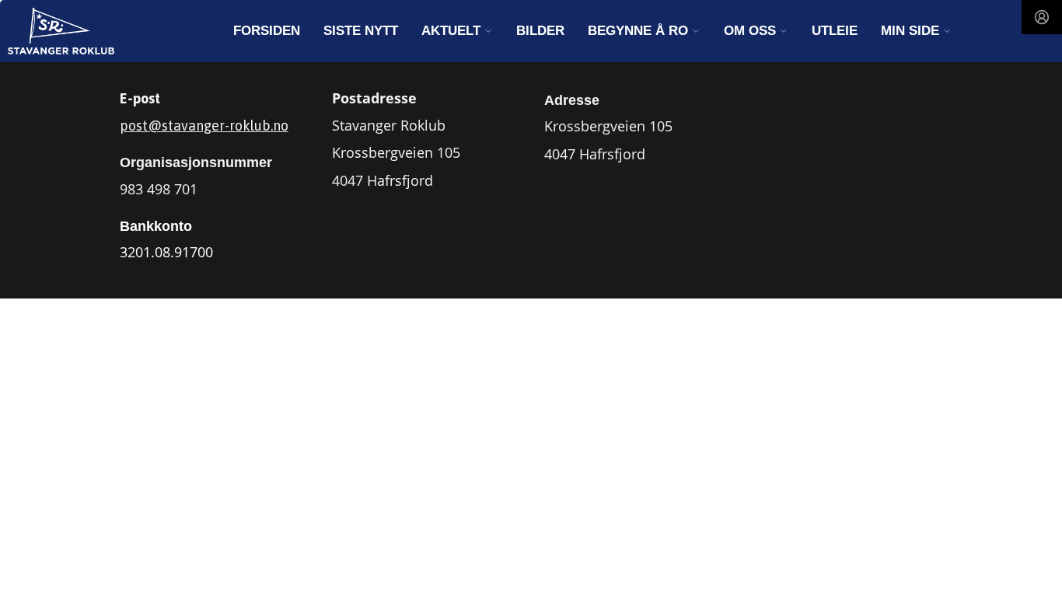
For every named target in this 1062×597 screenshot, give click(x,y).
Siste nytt (360, 30)
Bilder (540, 30)
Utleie (835, 30)
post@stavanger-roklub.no (204, 125)
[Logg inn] (1042, 17)
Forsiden (266, 30)
